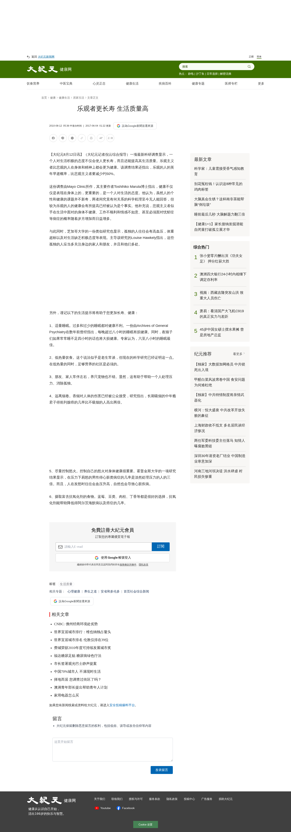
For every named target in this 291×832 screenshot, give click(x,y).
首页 (44, 97)
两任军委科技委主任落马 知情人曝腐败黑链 (219, 443)
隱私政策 (143, 565)
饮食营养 (33, 83)
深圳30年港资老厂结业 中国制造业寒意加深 (219, 458)
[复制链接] (82, 138)
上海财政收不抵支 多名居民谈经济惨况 (219, 428)
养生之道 (90, 591)
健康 (53, 97)
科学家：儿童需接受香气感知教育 (219, 171)
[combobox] (214, 67)
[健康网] (42, 69)
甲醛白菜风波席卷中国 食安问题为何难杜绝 (219, 382)
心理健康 (74, 591)
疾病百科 (165, 83)
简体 (259, 56)
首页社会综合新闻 (136, 591)
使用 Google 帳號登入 (116, 557)
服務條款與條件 (128, 565)
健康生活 (132, 83)
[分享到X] (72, 138)
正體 (251, 56)
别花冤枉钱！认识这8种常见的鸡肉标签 (218, 186)
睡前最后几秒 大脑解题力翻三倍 (219, 214)
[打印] (91, 138)
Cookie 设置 (145, 824)
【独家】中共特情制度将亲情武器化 (219, 397)
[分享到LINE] (63, 138)
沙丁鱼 (200, 73)
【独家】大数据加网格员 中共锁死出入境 (219, 367)
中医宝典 (66, 83)
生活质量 (66, 584)
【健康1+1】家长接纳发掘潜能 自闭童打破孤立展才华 (218, 227)
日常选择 (212, 73)
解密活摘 (225, 73)
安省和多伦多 (110, 591)
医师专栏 (231, 83)
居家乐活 (78, 97)
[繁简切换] (110, 138)
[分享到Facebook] (53, 138)
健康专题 (198, 83)
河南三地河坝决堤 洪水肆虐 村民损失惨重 (218, 474)
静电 (191, 73)
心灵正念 (99, 83)
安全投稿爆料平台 (122, 705)
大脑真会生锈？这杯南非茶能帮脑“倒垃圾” (219, 202)
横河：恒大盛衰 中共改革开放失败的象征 (219, 413)
